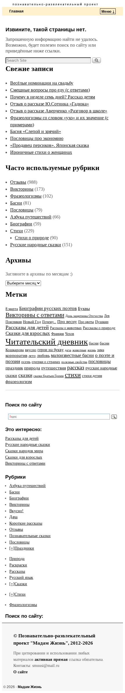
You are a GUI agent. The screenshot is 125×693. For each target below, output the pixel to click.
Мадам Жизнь (30, 686)
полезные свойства (74, 362)
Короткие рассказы (25, 523)
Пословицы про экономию (36, 138)
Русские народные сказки (35, 244)
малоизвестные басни (72, 355)
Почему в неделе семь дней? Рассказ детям (52, 96)
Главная (16, 11)
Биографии (21, 223)
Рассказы (17, 571)
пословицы (99, 361)
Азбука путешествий (30, 216)
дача (68, 350)
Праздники (24, 548)
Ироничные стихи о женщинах (41, 152)
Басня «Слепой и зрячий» (35, 131)
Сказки (21, 583)
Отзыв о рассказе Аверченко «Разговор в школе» (58, 110)
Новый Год (32, 322)
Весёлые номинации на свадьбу (41, 83)
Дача (13, 517)
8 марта (12, 309)
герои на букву (51, 350)
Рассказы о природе (99, 328)
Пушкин (101, 322)
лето (32, 355)
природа (32, 368)
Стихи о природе (32, 237)
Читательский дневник (47, 341)
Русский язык (21, 577)
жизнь (92, 350)
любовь (43, 355)
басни (94, 343)
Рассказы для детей (27, 327)
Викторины (21, 189)
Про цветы (86, 322)
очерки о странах (46, 362)
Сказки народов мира (24, 450)
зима (100, 350)
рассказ (75, 367)
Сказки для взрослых (28, 333)
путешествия (53, 368)
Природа (16, 558)
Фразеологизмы (26, 196)
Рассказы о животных (66, 328)
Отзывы (18, 182)
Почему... (49, 322)
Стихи (16, 230)
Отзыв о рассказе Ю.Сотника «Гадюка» (49, 103)
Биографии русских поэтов (48, 308)
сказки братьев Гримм (48, 375)
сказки (25, 375)
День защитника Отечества (84, 316)
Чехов (69, 334)
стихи (73, 374)
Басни (16, 202)
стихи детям (92, 375)
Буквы (84, 308)
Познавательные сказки (30, 535)
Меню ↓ (108, 11)
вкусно (30, 350)
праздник (14, 368)
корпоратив (16, 355)
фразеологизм (19, 381)
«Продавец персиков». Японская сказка (49, 145)
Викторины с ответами (35, 314)
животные (79, 350)
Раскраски (18, 565)
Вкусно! (16, 510)
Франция (57, 334)
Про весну (67, 321)
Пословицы (21, 209)
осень (26, 362)
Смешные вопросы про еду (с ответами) (50, 89)
